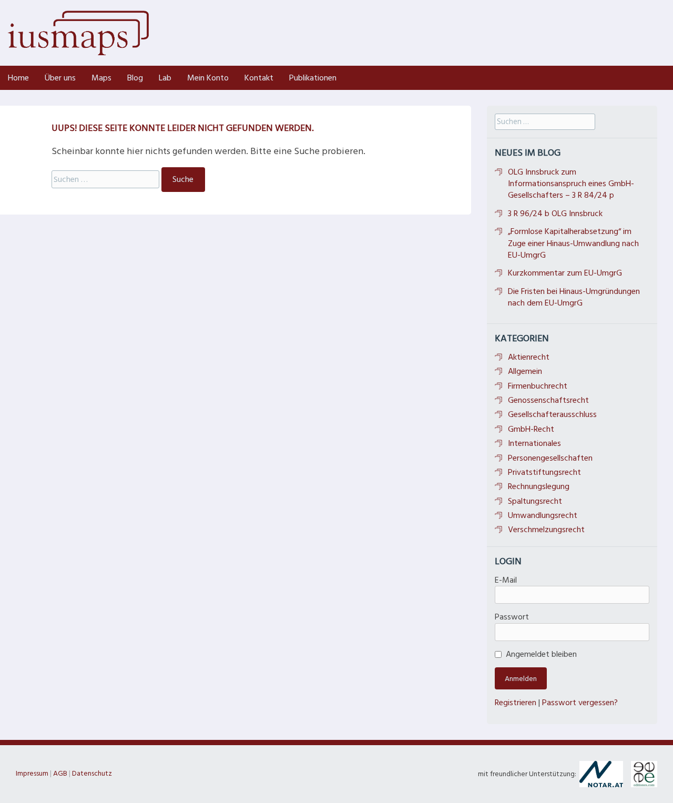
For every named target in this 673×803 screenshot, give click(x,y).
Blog (135, 78)
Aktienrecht (528, 357)
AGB (60, 773)
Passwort (512, 617)
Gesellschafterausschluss (552, 414)
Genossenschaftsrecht (548, 400)
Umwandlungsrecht (542, 515)
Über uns (60, 78)
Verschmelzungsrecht (546, 529)
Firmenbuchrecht (537, 386)
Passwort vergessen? (580, 702)
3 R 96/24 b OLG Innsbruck (555, 213)
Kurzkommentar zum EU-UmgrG (565, 273)
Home (18, 78)
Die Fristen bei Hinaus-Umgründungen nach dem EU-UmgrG (574, 297)
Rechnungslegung (538, 486)
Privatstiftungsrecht (544, 472)
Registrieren (515, 702)
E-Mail (506, 580)
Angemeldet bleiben (541, 654)
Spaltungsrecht (535, 501)
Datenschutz (92, 773)
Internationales (534, 443)
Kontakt (258, 78)
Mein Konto (208, 78)
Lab (165, 78)
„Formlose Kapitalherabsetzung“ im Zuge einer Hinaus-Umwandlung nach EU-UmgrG (573, 243)
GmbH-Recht (531, 429)
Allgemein (525, 371)
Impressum (32, 773)
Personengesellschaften (550, 458)
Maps (101, 78)
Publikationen (312, 78)
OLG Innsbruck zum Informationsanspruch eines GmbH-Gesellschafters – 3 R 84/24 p (571, 183)
